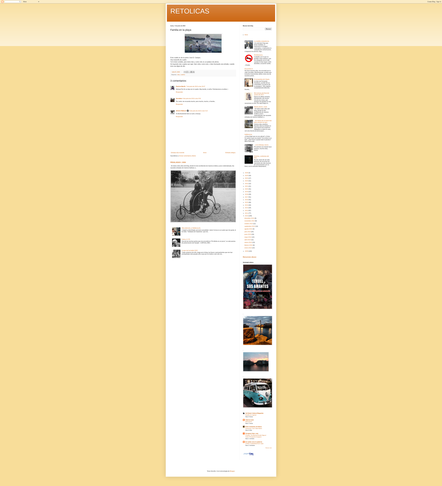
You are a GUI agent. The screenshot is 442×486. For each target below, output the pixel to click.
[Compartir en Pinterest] (193, 72)
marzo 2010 (248, 242)
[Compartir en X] (189, 72)
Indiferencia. (248, 134)
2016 (247, 200)
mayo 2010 (248, 237)
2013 (247, 208)
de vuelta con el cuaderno (253, 442)
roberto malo (249, 420)
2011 (247, 213)
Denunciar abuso (249, 257)
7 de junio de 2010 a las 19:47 (195, 86)
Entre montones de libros (253, 427)
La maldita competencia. (261, 41)
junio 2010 (248, 234)
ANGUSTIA (248, 421)
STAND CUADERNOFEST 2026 (254, 443)
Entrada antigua (230, 152)
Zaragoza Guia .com (251, 433)
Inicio (204, 152)
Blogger (232, 471)
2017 (247, 197)
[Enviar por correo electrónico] (185, 72)
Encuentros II (249, 69)
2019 (247, 191)
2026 (247, 173)
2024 (247, 178)
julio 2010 (247, 232)
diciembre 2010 (249, 218)
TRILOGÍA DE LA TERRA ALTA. (191, 228)
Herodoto (179, 98)
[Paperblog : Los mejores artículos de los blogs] (248, 455)
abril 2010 (247, 240)
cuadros (182, 74)
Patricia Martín (180, 86)
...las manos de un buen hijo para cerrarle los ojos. (263, 121)
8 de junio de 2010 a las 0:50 (192, 98)
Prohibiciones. (258, 55)
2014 (247, 205)
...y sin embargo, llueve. (261, 145)
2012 (247, 210)
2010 (247, 216)
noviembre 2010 (249, 221)
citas (178, 74)
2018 (247, 194)
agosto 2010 (248, 229)
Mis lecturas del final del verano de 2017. (261, 94)
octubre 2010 (248, 223)
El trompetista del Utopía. (262, 79)
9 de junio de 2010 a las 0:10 (198, 111)
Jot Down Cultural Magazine (254, 413)
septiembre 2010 (249, 226)
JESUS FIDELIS (181, 111)
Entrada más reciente (177, 152)
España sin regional (250, 415)
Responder (179, 92)
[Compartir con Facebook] (191, 72)
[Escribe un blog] (187, 72)
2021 (247, 186)
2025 (247, 175)
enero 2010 (248, 248)
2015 (247, 202)
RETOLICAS (189, 11)
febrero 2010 (248, 245)
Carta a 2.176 (186, 239)
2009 (247, 251)
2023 (247, 181)
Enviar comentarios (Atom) (187, 156)
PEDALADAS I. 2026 (178, 162)
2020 (247, 189)
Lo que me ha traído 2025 (190, 250)
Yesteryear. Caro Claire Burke (253, 428)
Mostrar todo (269, 447)
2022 (247, 183)
